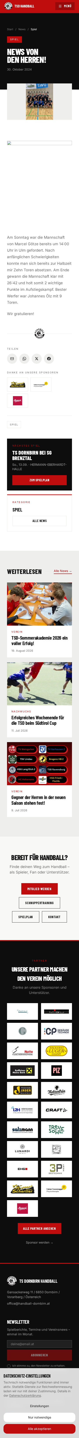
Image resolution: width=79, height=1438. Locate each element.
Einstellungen (39, 1406)
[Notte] (22, 1051)
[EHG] (22, 1169)
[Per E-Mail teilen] (12, 359)
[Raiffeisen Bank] (22, 1070)
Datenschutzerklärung (25, 1395)
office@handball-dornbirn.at (28, 1303)
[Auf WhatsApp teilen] (24, 359)
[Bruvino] (56, 1149)
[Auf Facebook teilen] (49, 359)
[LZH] (22, 1110)
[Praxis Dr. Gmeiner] (22, 1031)
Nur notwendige (39, 1417)
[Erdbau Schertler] (22, 1188)
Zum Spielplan (39, 480)
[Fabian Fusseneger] (56, 1188)
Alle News (39, 521)
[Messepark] (22, 1208)
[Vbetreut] (22, 1011)
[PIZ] (56, 1070)
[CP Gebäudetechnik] (56, 1031)
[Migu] (56, 1011)
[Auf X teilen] (37, 359)
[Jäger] (22, 1090)
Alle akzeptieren (39, 1429)
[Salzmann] (22, 1129)
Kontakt (54, 917)
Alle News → (63, 571)
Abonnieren (39, 1355)
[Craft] (56, 1110)
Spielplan (25, 917)
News (21, 29)
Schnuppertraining (39, 903)
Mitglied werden (39, 889)
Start (10, 29)
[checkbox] (9, 1366)
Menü (68, 6)
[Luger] (56, 1051)
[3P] (56, 1169)
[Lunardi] (22, 1149)
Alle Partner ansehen (39, 1228)
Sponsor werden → (39, 1242)
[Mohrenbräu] (56, 1090)
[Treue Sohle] (56, 1129)
